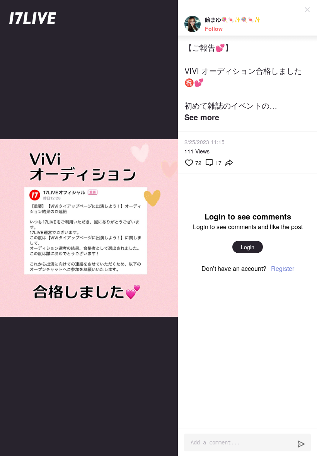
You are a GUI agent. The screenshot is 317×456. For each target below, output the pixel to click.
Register (282, 268)
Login (247, 247)
